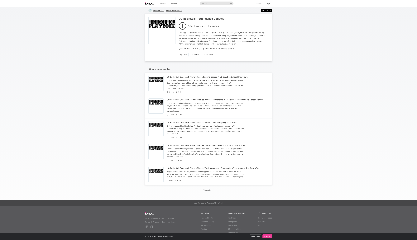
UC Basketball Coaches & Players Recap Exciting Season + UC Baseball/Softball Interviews (207, 77)
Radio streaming (207, 221)
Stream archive (234, 229)
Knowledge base (265, 218)
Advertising (206, 225)
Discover (173, 3)
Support (259, 3)
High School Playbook (174, 10)
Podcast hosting (207, 218)
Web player (232, 221)
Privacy (156, 222)
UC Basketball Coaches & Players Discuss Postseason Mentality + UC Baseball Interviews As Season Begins (215, 100)
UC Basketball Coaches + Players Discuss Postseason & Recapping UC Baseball (202, 122)
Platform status (264, 221)
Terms (147, 222)
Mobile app (232, 225)
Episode (268, 10)
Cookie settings (168, 222)
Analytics (232, 218)
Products (163, 3)
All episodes (207, 190)
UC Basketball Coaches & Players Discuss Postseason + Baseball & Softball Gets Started (206, 145)
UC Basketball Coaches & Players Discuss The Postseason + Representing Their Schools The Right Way (213, 168)
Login (268, 3)
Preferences (255, 236)
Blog (260, 225)
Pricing (204, 229)
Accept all (267, 236)
